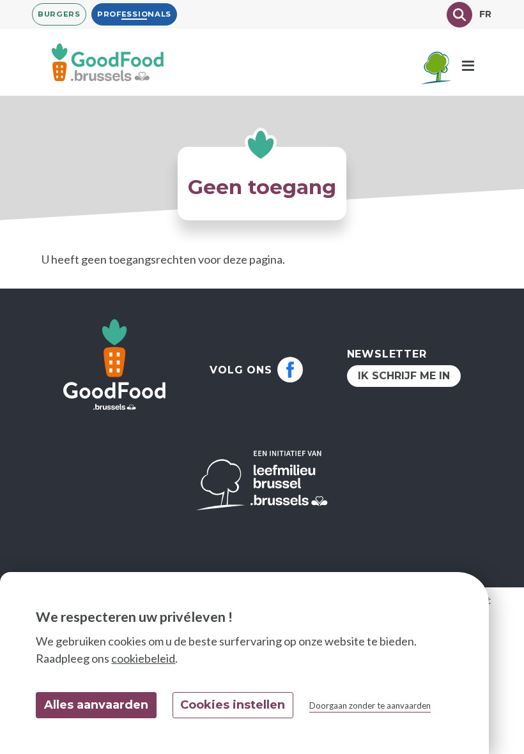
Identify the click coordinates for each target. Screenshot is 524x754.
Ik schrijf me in (404, 376)
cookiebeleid (143, 658)
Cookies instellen (232, 705)
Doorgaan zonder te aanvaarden (370, 705)
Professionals (134, 14)
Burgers (59, 14)
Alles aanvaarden (96, 705)
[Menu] (468, 66)
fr (485, 14)
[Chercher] (459, 14)
